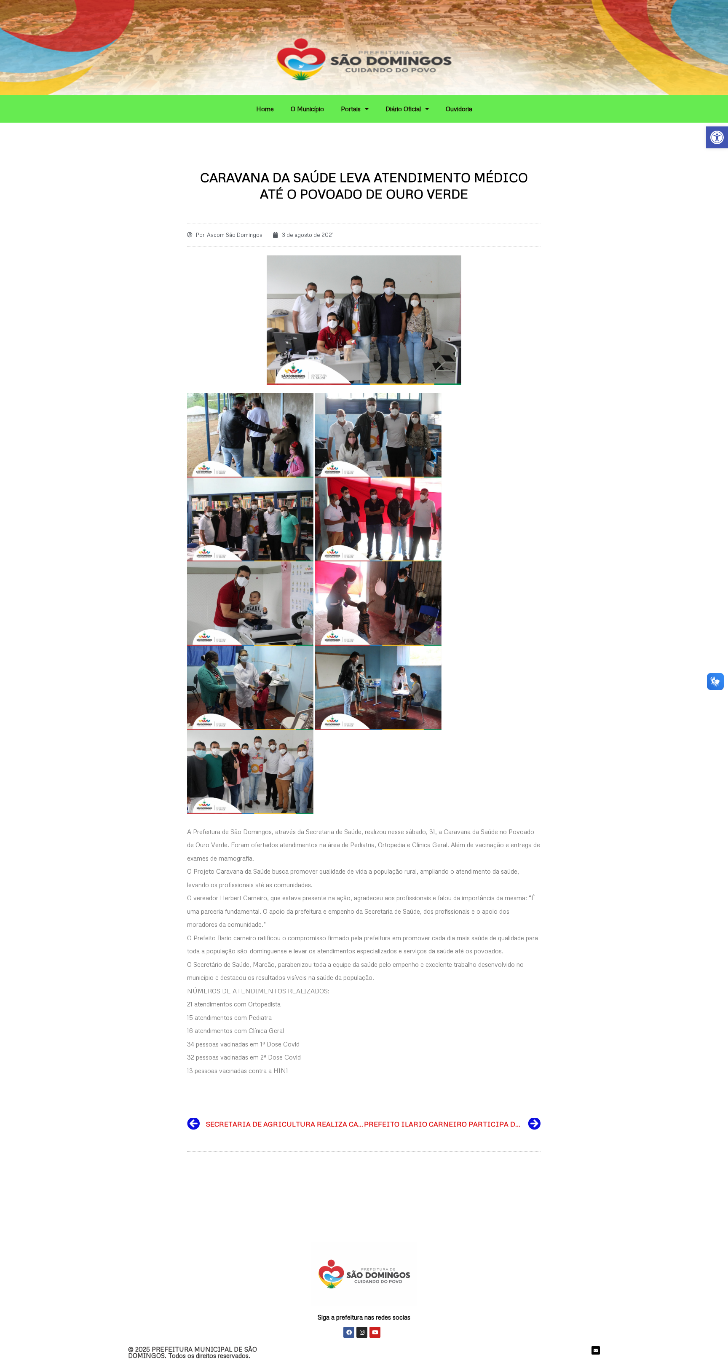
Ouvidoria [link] (459, 109)
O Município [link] (307, 109)
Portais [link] (351, 109)
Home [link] (265, 109)
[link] (717, 137)
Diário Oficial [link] (403, 109)
